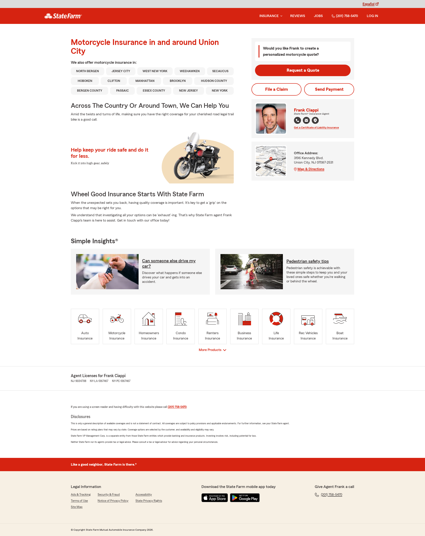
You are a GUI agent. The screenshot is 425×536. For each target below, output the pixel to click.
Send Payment (329, 89)
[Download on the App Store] (214, 497)
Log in (372, 16)
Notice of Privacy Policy (113, 500)
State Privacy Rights (148, 500)
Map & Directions (311, 169)
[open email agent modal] (306, 121)
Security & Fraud (109, 494)
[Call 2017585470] (297, 120)
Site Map (77, 507)
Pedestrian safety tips (307, 261)
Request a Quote (303, 70)
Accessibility (143, 494)
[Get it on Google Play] (245, 497)
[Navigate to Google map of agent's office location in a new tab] (315, 120)
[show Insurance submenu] (280, 16)
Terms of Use (79, 500)
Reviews (297, 16)
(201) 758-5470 (347, 16)
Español (369, 4)
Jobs (318, 16)
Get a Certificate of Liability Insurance (316, 127)
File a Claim (276, 89)
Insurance (269, 16)
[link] (63, 16)
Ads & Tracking (81, 494)
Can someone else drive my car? (169, 263)
